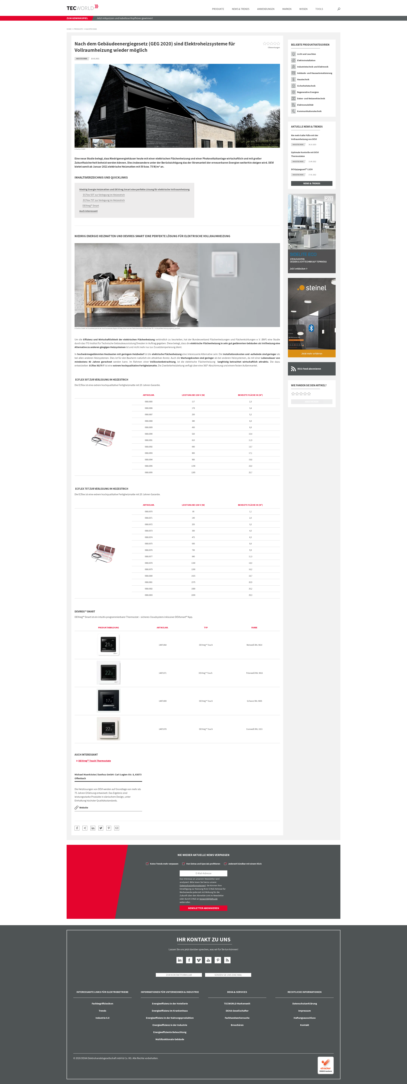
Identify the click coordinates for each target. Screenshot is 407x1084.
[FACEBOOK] (77, 828)
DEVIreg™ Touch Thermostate (94, 760)
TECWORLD (82, 7)
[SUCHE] (338, 9)
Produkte (78, 29)
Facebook (189, 960)
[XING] (85, 828)
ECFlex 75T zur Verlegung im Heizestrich (104, 200)
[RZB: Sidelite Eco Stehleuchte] (312, 233)
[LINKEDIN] (92, 828)
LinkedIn (179, 960)
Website (83, 807)
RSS (227, 960)
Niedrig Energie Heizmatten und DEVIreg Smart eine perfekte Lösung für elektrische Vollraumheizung (134, 189)
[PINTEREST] (108, 828)
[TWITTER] (100, 828)
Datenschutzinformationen (192, 885)
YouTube (208, 960)
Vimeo (199, 960)
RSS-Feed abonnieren (309, 368)
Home (69, 29)
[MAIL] (116, 828)
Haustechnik (91, 29)
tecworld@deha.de (208, 898)
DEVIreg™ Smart (91, 205)
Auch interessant (88, 211)
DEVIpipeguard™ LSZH (302, 169)
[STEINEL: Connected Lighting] (312, 317)
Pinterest (218, 960)
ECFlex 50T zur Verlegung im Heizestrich (104, 194)
